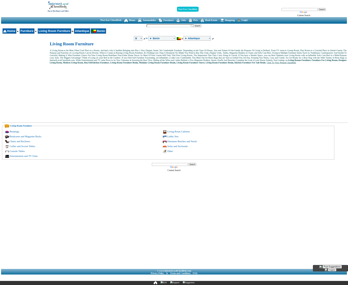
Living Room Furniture (54, 31)
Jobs (183, 20)
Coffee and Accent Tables (22, 146)
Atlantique (82, 31)
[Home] (155, 282)
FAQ (195, 273)
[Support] (174, 282)
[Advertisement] (25, 62)
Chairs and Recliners (20, 141)
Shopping (230, 20)
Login (245, 20)
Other (170, 151)
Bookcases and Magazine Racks (25, 136)
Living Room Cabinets (178, 131)
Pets (195, 20)
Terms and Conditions (180, 273)
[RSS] (164, 282)
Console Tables (17, 151)
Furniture (168, 20)
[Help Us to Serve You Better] (320, 267)
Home (132, 20)
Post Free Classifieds (187, 9)
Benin (100, 31)
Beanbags (14, 131)
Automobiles (149, 20)
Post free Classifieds (111, 20)
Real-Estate (211, 20)
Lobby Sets (172, 136)
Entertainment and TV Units (24, 156)
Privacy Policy (157, 273)
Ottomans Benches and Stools (182, 141)
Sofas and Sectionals (177, 146)
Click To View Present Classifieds (281, 62)
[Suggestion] (189, 282)
